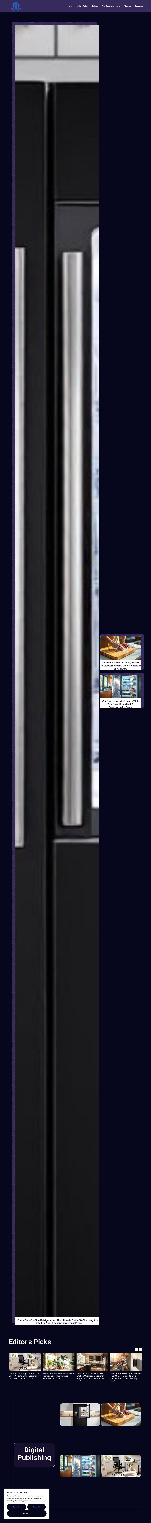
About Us (127, 6)
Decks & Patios (82, 6)
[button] (140, 1349)
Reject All (36, 1507)
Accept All (26, 1513)
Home (70, 6)
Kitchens (95, 6)
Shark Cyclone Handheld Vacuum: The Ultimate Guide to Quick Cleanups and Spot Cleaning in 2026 (58, 1377)
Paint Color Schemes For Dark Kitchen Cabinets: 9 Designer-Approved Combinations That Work (23, 1377)
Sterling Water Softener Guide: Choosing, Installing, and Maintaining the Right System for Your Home (125, 1377)
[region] (26, 1504)
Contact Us (139, 6)
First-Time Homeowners (111, 6)
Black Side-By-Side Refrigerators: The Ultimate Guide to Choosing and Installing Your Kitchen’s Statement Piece (58, 1322)
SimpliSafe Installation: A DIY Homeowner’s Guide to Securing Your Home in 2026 (92, 1376)
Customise (16, 1507)
